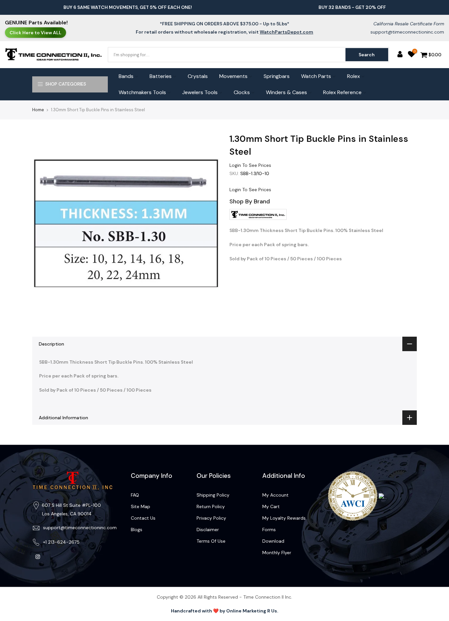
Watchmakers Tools (142, 92)
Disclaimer (208, 529)
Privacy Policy (211, 518)
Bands (126, 76)
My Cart (271, 506)
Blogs (136, 529)
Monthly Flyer (276, 553)
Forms (269, 529)
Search (367, 55)
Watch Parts (316, 76)
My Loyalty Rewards (284, 518)
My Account (275, 495)
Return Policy (211, 506)
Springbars (277, 76)
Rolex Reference (342, 92)
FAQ (135, 495)
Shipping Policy (213, 495)
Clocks (242, 92)
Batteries (161, 76)
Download (273, 541)
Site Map (140, 506)
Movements (233, 76)
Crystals (198, 76)
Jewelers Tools (200, 92)
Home (38, 110)
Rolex (353, 76)
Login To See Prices (250, 165)
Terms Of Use (211, 541)
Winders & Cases (286, 92)
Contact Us (143, 518)
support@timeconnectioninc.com (407, 32)
